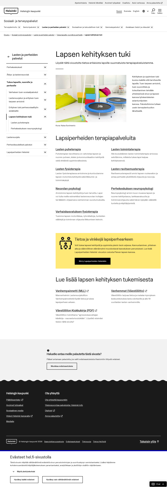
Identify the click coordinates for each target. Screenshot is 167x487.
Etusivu (7, 35)
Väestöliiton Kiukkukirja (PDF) (77, 310)
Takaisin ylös (148, 441)
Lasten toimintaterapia (125, 149)
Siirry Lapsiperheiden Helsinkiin (92, 261)
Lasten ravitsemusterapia (127, 169)
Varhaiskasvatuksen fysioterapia (77, 212)
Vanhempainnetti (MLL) (72, 291)
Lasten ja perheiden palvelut (44, 35)
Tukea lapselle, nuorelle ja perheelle (70, 35)
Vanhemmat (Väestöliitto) (129, 291)
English (136, 11)
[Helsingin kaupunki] (11, 441)
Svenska (127, 11)
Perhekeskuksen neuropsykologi (132, 188)
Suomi (119, 11)
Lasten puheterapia (68, 149)
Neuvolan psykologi (68, 188)
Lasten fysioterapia (68, 169)
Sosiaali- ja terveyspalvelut (21, 35)
